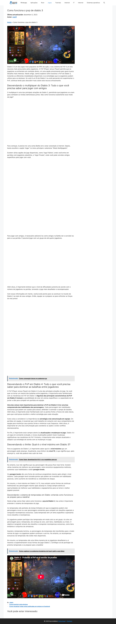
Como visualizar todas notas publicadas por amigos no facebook (29, 606)
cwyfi (15, 17)
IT (73, 3)
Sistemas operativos (93, 3)
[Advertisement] (41, 113)
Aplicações (34, 3)
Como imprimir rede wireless (18, 604)
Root (42, 3)
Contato (69, 621)
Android (67, 3)
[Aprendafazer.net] (13, 2)
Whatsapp (24, 3)
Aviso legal (61, 621)
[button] (104, 2)
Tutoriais (58, 3)
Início (9, 22)
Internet (80, 3)
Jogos (50, 3)
